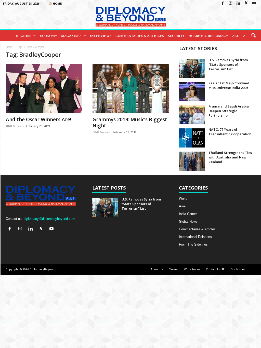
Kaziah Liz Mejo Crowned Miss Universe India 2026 (228, 85)
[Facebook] (222, 3)
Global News (188, 221)
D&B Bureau (15, 126)
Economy (48, 36)
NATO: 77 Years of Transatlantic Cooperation (229, 131)
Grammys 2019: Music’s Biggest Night (130, 122)
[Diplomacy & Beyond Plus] (130, 16)
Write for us (192, 269)
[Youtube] (254, 3)
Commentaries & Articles (139, 36)
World (183, 198)
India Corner (188, 214)
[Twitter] (246, 3)
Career (173, 269)
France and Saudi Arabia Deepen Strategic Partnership (228, 111)
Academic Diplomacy (208, 36)
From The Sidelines (193, 244)
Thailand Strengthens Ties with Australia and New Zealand (230, 157)
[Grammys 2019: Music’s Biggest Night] (131, 88)
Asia (182, 206)
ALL (235, 36)
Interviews (100, 36)
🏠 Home (55, 3)
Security (176, 36)
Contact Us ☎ (215, 269)
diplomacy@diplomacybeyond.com (49, 219)
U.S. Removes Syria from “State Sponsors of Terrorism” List (228, 64)
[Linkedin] (238, 3)
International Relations (195, 237)
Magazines (71, 36)
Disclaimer (238, 269)
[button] (253, 35)
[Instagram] (230, 3)
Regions (23, 36)
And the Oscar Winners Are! (38, 119)
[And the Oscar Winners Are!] (44, 88)
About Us (157, 269)
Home (9, 47)
